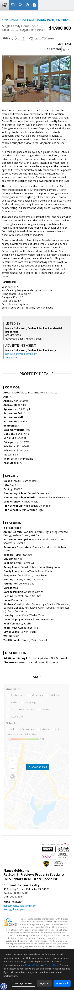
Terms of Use (52, 965)
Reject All (44, 983)
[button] (4, 986)
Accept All (62, 983)
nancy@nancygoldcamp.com (21, 353)
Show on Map (39, 766)
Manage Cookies (23, 983)
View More (11, 357)
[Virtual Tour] (27, 5)
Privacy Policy (32, 965)
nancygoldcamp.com (15, 909)
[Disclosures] (34, 5)
